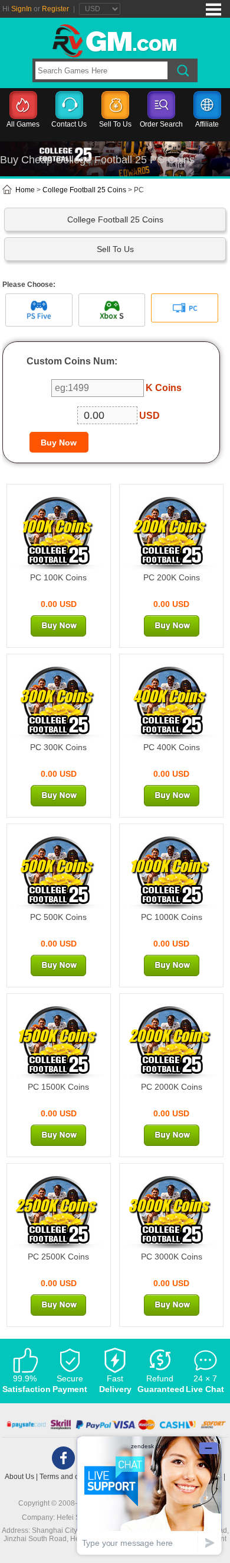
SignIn (21, 9)
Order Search (161, 124)
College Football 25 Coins (84, 190)
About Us (19, 1476)
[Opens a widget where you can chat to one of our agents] (149, 1495)
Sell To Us (115, 124)
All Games (23, 124)
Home (24, 190)
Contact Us (69, 124)
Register (55, 9)
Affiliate (207, 124)
